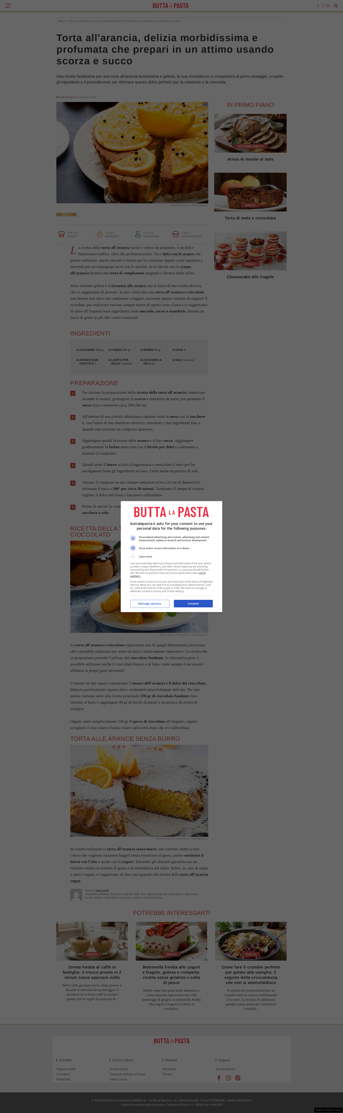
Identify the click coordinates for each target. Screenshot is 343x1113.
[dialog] (171, 556)
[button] (171, 556)
